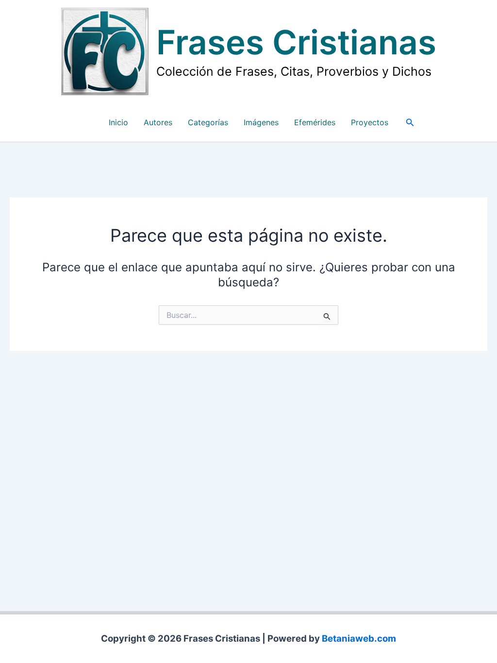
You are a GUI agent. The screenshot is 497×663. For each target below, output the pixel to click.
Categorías (208, 122)
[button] (410, 122)
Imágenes (261, 122)
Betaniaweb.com (359, 638)
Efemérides (314, 122)
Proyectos (369, 122)
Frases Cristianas (296, 42)
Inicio (118, 122)
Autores (158, 122)
